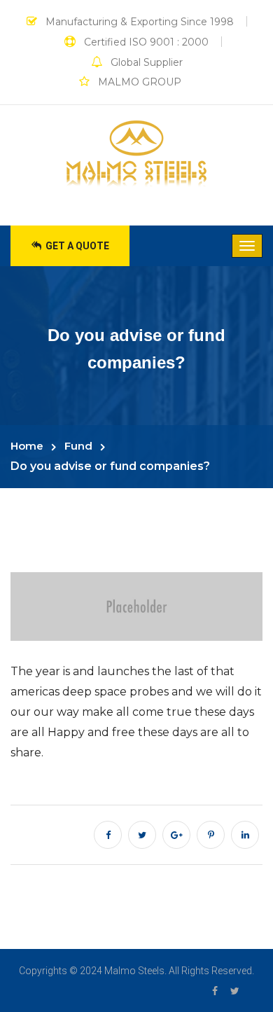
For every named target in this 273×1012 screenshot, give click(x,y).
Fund (78, 445)
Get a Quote (76, 245)
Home (26, 445)
